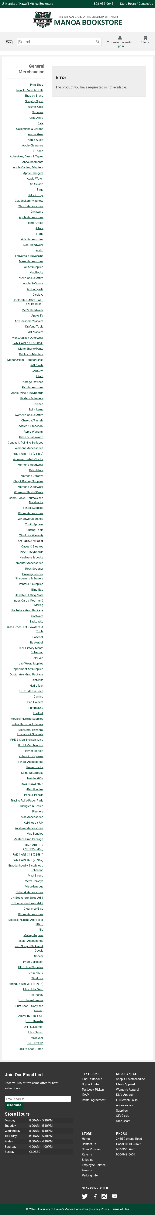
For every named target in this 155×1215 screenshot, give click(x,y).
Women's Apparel (127, 1089)
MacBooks (36, 272)
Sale (40, 123)
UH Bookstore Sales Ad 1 (27, 897)
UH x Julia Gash (33, 989)
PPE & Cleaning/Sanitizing (26, 739)
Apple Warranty (33, 431)
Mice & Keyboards (31, 552)
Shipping (87, 1160)
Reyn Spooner (34, 568)
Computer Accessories (28, 563)
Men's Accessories (31, 261)
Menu (9, 42)
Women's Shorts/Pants (28, 492)
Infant (39, 376)
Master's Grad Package (28, 839)
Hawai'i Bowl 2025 (31, 784)
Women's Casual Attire (29, 415)
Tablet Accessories (31, 940)
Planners (37, 811)
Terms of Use (120, 1209)
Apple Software (33, 283)
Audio (39, 250)
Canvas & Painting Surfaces (25, 442)
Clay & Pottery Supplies (28, 481)
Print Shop (36, 84)
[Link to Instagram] (105, 1197)
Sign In (120, 46)
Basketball (36, 642)
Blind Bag (37, 589)
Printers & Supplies (31, 584)
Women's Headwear (30, 464)
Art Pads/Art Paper (30, 541)
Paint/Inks (37, 680)
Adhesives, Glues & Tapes (26, 156)
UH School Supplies (30, 967)
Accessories (124, 1105)
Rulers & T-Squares (31, 756)
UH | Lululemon (33, 1026)
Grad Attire (36, 117)
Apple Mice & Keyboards (27, 393)
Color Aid (37, 658)
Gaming (38, 696)
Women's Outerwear (30, 487)
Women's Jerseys (31, 476)
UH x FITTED (35, 1043)
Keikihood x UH (33, 822)
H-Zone (38, 151)
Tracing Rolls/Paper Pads (27, 800)
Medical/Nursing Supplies (26, 718)
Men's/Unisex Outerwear (27, 337)
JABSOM (37, 370)
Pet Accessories (32, 387)
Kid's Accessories (31, 239)
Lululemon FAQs (127, 1100)
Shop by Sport (34, 101)
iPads (39, 233)
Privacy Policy (99, 1209)
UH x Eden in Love (31, 691)
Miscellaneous (34, 886)
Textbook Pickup (93, 1089)
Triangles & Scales (31, 806)
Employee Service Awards (94, 1167)
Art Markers (35, 332)
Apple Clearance (32, 145)
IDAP (85, 1095)
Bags (40, 189)
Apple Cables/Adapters (28, 167)
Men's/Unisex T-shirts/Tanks (25, 360)
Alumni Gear (35, 106)
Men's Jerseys (34, 881)
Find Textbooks (92, 1079)
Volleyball (37, 1038)
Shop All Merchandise (130, 1079)
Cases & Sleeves (32, 546)
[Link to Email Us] (114, 1197)
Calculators (36, 470)
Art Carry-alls (35, 289)
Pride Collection (33, 961)
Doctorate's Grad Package (26, 674)
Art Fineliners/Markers (29, 321)
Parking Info (90, 1175)
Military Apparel (33, 935)
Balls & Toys (35, 195)
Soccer (38, 956)
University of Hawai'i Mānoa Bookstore (27, 3)
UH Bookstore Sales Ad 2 (27, 903)
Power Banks (34, 767)
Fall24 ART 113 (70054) (27, 343)
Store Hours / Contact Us (136, 3)
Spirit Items (36, 409)
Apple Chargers (33, 173)
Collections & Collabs (29, 129)
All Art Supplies (33, 267)
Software (37, 616)
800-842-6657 (125, 1154)
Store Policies (91, 1149)
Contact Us (89, 1144)
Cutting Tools (34, 530)
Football (38, 713)
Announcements (32, 162)
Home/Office (35, 223)
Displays (38, 294)
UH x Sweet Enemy (31, 1000)
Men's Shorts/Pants (30, 348)
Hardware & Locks (31, 557)
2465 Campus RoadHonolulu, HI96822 (129, 1141)
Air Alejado (36, 184)
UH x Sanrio (35, 1032)
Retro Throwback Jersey (27, 724)
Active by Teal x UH (30, 1016)
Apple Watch (35, 178)
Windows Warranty (31, 535)
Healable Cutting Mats (29, 595)
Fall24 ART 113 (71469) (27, 453)
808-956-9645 (103, 3)
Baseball (37, 637)
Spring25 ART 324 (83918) (26, 984)
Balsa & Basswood (31, 437)
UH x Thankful (34, 1021)
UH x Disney (35, 995)
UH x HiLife (36, 972)
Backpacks (36, 621)
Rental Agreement (93, 1100)
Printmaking (35, 707)
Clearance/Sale (33, 908)
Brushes (38, 404)
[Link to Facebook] (95, 1197)
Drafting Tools (34, 326)
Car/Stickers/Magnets (29, 200)
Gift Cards (36, 365)
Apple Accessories (31, 217)
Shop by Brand (34, 95)
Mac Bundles (34, 833)
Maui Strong (35, 875)
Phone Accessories (30, 914)
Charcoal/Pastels (32, 420)
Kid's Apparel (124, 1095)
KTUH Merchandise (30, 745)
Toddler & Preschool (30, 426)
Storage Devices (32, 382)
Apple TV (37, 315)
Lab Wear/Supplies (31, 663)
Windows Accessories (29, 828)
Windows (37, 978)
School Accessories (30, 762)
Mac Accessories (32, 817)
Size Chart (123, 1121)
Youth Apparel (34, 524)
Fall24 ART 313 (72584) (27, 854)
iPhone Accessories (30, 513)
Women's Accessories (29, 448)
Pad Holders (35, 702)
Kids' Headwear (33, 245)
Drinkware (36, 211)
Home (86, 1139)
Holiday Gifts (35, 778)
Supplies (37, 112)
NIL (41, 929)
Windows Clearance (30, 518)
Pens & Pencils (33, 795)
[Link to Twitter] (85, 1197)
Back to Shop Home (30, 1049)
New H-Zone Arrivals (29, 90)
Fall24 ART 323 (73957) (27, 860)
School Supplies (33, 508)
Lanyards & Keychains (29, 256)
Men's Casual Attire (31, 278)
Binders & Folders (31, 398)
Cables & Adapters (31, 354)
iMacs (39, 228)
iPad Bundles (34, 789)
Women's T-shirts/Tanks (28, 459)
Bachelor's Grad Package (27, 610)
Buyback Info (90, 1084)
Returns (87, 1154)
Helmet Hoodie (33, 751)
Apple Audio (35, 140)
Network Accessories (29, 892)
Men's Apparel (125, 1084)
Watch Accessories (30, 206)
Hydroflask (36, 685)
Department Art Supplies (27, 669)
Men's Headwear (32, 310)
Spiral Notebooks (32, 772)
